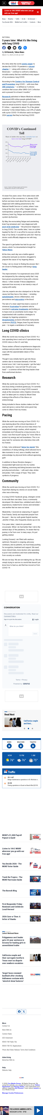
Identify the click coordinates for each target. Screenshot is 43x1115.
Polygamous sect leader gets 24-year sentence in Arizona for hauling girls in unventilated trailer (13, 941)
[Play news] (9, 745)
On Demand (31, 19)
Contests (32, 22)
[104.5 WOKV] (21, 3)
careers (36, 1088)
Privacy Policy (19, 1086)
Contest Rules (7, 1034)
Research (6, 97)
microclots (19, 299)
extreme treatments (19, 309)
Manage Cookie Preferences (12, 1093)
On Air (23, 19)
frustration (14, 307)
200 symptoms (8, 87)
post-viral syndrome (10, 227)
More (39, 22)
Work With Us (6, 1030)
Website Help (6, 1070)
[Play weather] (20, 745)
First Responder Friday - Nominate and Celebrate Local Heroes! (12, 907)
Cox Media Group (14, 1083)
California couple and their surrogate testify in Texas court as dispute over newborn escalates (13, 959)
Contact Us (6, 1026)
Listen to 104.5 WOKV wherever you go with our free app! (19, 12)
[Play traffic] (33, 745)
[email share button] (14, 48)
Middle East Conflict (21, 22)
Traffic (17, 19)
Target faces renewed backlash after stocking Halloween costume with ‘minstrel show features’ (13, 977)
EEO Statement (7, 1038)
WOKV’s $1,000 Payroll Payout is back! (12, 836)
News (4, 19)
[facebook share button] (4, 48)
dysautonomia (8, 320)
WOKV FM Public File (9, 1042)
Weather (10, 19)
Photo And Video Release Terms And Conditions (18, 1050)
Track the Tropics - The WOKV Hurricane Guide (12, 878)
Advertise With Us (8, 1060)
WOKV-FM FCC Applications (11, 1046)
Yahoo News (7, 250)
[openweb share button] (25, 48)
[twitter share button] (9, 48)
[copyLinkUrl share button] (20, 48)
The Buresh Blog (9, 890)
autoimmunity (7, 297)
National (6, 37)
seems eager (27, 64)
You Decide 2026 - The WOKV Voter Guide (12, 865)
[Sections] (4, 3)
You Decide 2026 (7, 22)
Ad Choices (19, 1088)
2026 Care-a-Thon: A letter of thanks (11, 917)
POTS (13, 322)
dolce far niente (28, 447)
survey (9, 115)
